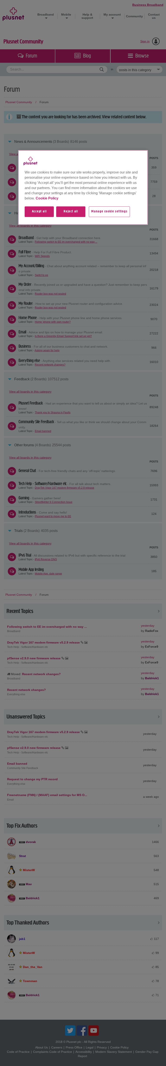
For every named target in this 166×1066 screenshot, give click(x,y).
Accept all (39, 211)
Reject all (71, 211)
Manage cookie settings (109, 211)
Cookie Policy (47, 198)
